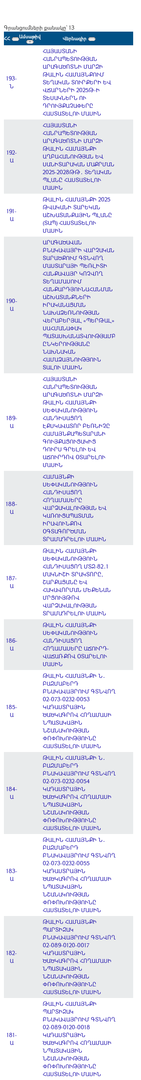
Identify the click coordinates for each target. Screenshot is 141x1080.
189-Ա (11, 422)
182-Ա (11, 956)
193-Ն (11, 82)
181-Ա (12, 1038)
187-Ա (11, 582)
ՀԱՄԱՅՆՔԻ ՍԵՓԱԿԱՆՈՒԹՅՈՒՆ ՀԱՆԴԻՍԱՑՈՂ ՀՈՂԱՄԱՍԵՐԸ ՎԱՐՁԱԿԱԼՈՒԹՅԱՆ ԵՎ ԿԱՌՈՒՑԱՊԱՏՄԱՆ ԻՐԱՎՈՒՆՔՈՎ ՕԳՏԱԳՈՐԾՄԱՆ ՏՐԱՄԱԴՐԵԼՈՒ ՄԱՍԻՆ (75, 508)
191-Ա (11, 215)
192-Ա (12, 156)
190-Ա (11, 304)
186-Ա (11, 644)
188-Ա (11, 507)
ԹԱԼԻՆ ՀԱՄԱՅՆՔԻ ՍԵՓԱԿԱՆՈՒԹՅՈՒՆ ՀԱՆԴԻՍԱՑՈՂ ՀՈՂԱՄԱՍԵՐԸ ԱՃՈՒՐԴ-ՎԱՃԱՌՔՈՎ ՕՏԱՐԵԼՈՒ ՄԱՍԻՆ (76, 644)
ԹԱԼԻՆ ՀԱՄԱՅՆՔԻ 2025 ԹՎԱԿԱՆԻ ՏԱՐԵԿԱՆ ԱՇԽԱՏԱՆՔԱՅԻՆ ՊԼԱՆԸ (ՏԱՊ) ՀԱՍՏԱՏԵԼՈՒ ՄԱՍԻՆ (77, 215)
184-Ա (11, 792)
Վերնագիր (75, 38)
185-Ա (11, 710)
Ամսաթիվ (30, 36)
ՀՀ (8, 38)
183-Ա (11, 874)
